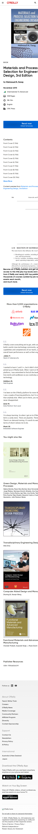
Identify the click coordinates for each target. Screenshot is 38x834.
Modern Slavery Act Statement (12, 829)
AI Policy (5, 745)
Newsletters (6, 738)
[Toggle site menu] (2, 2)
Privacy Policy (7, 741)
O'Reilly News (7, 707)
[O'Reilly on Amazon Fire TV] (10, 799)
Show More (7, 181)
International (8, 751)
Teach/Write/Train (9, 701)
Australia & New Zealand (11, 756)
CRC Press (11, 109)
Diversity (5, 720)
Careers (5, 704)
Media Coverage (8, 711)
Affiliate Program (9, 717)
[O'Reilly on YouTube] (16, 686)
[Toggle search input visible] (35, 2)
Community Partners (10, 714)
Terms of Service (7, 824)
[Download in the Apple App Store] (9, 779)
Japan (4, 759)
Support (6, 730)
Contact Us (6, 735)
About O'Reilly (8, 697)
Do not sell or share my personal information (17, 814)
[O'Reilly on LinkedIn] (12, 686)
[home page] (12, 2)
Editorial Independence (10, 826)
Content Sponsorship (10, 724)
